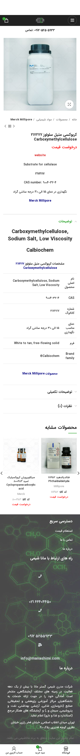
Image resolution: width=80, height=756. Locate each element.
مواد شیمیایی (43, 119)
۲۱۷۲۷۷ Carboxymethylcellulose (36, 265)
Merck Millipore (21, 119)
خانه (74, 119)
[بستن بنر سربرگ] (5, 3)
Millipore (59, 486)
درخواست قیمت (64, 147)
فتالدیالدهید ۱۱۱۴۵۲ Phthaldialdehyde (59, 479)
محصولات (61, 119)
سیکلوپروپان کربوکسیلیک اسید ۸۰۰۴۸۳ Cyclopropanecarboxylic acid (21, 483)
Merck (21, 494)
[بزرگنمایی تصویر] (69, 104)
